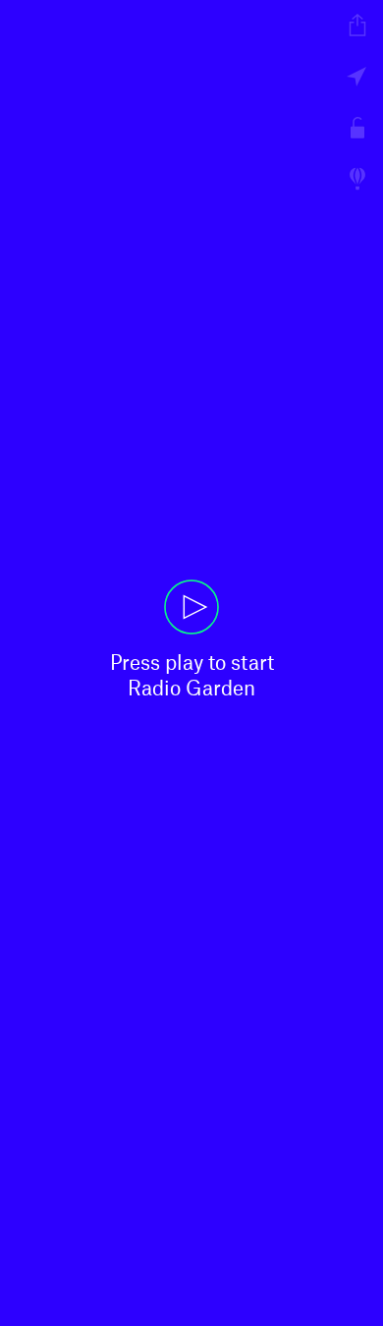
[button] (191, 663)
